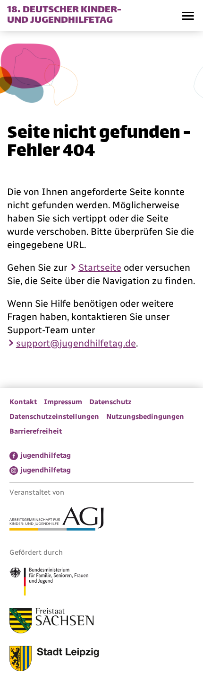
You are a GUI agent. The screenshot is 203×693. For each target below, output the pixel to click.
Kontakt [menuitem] (23, 402)
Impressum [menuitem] (63, 402)
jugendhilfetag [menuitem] (45, 455)
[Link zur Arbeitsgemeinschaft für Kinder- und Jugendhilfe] (56, 520)
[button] (187, 15)
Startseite (99, 267)
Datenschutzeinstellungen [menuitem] (54, 416)
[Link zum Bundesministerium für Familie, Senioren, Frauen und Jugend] (48, 582)
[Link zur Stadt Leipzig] (54, 660)
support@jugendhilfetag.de (76, 343)
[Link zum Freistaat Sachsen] (51, 622)
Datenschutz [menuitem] (110, 402)
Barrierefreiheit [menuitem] (35, 431)
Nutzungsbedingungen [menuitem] (145, 416)
